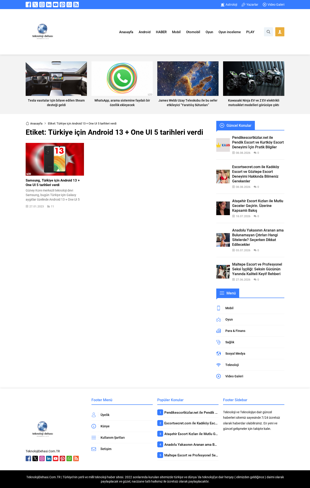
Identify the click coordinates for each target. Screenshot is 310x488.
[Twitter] (35, 4)
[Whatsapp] (69, 4)
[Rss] (76, 4)
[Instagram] (42, 4)
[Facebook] (28, 4)
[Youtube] (55, 4)
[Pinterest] (62, 4)
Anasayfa (36, 123)
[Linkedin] (49, 4)
